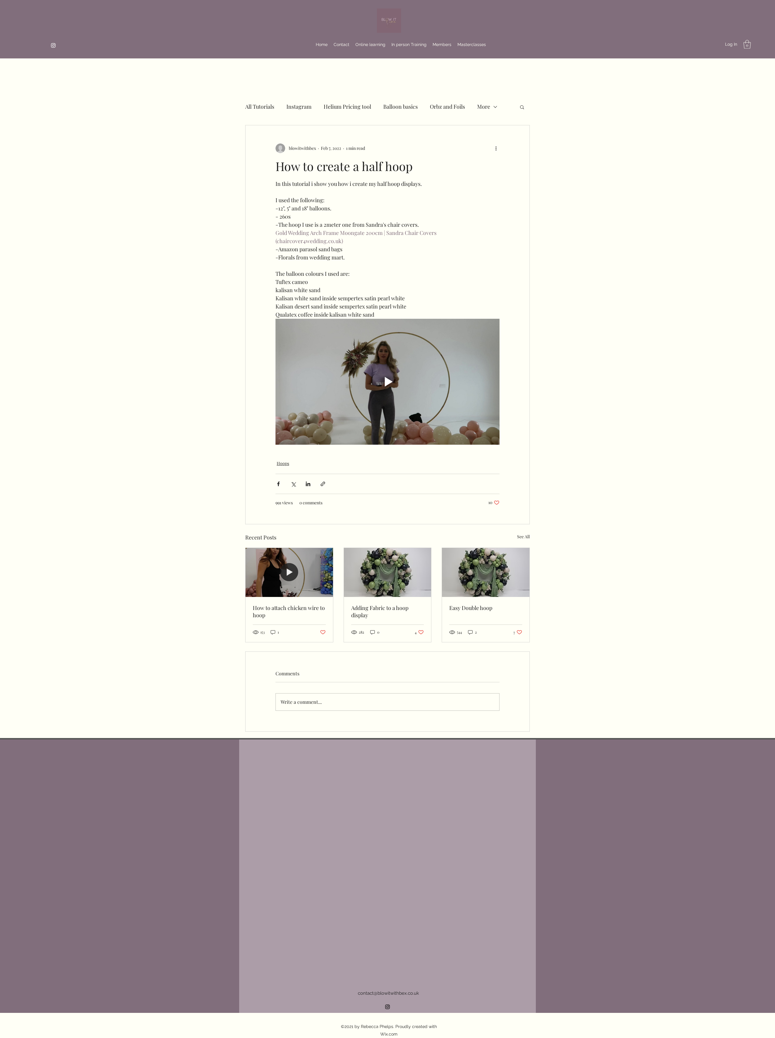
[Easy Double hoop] (485, 572)
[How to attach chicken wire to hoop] (289, 572)
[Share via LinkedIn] (308, 484)
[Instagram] (53, 45)
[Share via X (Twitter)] (293, 484)
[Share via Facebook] (278, 484)
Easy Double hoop (470, 607)
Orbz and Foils (447, 106)
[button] (747, 44)
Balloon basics (400, 106)
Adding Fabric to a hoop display (379, 611)
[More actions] (496, 148)
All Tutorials (259, 106)
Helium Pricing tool (347, 106)
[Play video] (387, 382)
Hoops (283, 463)
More (483, 106)
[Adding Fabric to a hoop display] (387, 572)
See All (523, 536)
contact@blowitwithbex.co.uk (388, 993)
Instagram (299, 106)
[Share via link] (323, 484)
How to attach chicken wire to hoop (289, 611)
